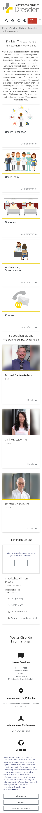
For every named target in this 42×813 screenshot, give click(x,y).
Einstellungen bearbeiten (21, 808)
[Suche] (6, 21)
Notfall (31, 20)
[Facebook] (12, 21)
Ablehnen (21, 802)
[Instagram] (18, 21)
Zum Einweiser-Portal (21, 731)
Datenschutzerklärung (12, 789)
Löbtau (21, 673)
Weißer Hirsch (21, 676)
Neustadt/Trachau (21, 671)
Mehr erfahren (27, 143)
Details (30, 400)
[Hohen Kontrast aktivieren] (25, 21)
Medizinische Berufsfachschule (21, 679)
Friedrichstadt (21, 668)
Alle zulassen (21, 796)
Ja (21, 563)
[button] (22, 598)
